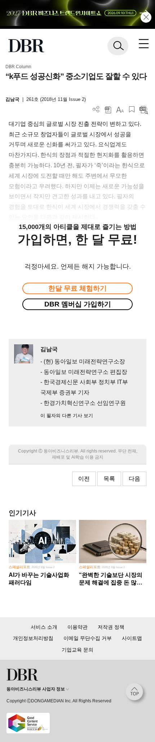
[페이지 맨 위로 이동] (136, 694)
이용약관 (77, 627)
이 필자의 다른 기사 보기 (66, 415)
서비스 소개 (44, 627)
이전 (84, 479)
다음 (134, 479)
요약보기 (144, 109)
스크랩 (132, 109)
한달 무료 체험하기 (77, 288)
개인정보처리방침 (33, 638)
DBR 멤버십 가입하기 (77, 304)
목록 (109, 479)
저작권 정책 (111, 627)
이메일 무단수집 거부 (87, 638)
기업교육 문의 (77, 650)
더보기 (96, 109)
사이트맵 (132, 638)
